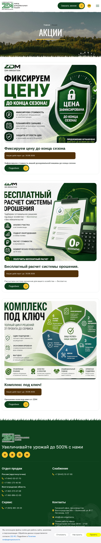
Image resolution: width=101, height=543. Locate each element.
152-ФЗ (13, 536)
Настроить (77, 534)
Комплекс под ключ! (23, 385)
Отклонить (61, 534)
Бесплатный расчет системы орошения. (41, 266)
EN (89, 5)
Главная (47, 25)
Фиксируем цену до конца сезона (34, 148)
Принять (93, 534)
